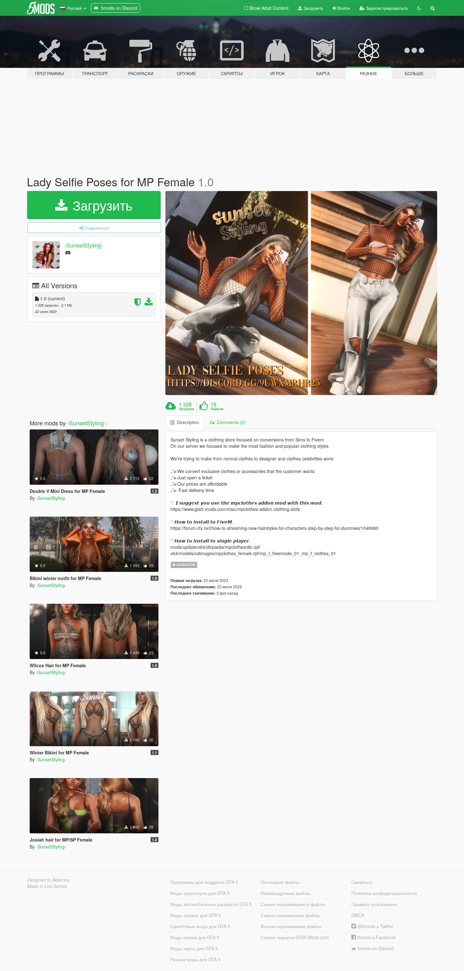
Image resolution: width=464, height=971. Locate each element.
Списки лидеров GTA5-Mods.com (295, 937)
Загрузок (186, 409)
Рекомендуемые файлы (285, 893)
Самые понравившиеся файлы (293, 904)
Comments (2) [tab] (230, 422)
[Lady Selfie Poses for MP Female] (301, 293)
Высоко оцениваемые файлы (291, 926)
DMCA (357, 915)
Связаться (361, 882)
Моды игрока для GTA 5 (194, 937)
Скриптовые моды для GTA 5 (200, 926)
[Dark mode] (419, 8)
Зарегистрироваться (386, 8)
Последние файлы (280, 882)
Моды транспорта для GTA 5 (199, 893)
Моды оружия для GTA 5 (195, 915)
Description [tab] (186, 422)
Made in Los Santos (47, 886)
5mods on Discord (375, 948)
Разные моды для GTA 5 (195, 959)
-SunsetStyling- (83, 245)
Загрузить (312, 8)
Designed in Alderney (48, 880)
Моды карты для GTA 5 (194, 948)
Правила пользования (374, 904)
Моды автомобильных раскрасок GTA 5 (211, 904)
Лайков (217, 409)
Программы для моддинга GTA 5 (204, 882)
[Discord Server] (67, 252)
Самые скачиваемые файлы (290, 915)
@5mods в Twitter (374, 926)
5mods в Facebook (376, 937)
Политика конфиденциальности (384, 893)
